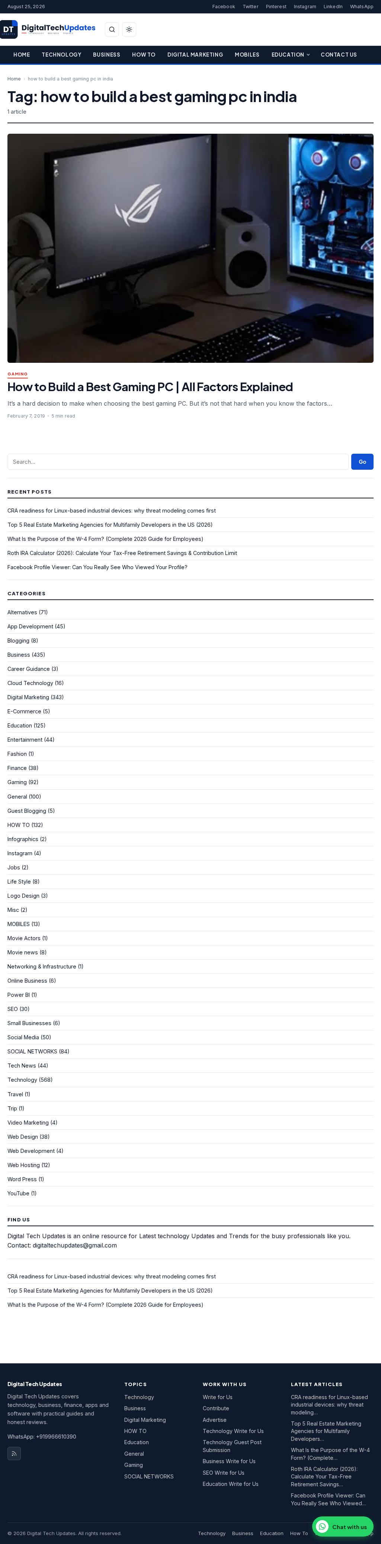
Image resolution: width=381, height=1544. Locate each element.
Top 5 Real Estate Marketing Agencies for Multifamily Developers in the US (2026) (110, 524)
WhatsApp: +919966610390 (41, 1436)
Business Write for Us (229, 1461)
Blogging (18, 640)
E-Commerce (24, 711)
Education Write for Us (231, 1484)
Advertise (215, 1420)
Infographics (22, 839)
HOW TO (18, 825)
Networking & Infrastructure (41, 966)
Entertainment (24, 739)
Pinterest (276, 6)
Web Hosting (23, 1165)
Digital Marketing (195, 54)
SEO (12, 1009)
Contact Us (339, 54)
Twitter (251, 6)
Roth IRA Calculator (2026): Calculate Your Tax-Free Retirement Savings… (324, 1476)
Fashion (17, 754)
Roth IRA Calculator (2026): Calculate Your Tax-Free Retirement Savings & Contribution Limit (122, 553)
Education (288, 54)
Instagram (305, 6)
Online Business (27, 980)
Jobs (13, 867)
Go (362, 462)
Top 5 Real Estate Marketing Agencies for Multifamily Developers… (326, 1431)
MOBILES (18, 924)
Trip (12, 1108)
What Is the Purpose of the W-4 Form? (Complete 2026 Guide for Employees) (105, 539)
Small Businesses (29, 1023)
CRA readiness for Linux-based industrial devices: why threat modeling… (329, 1404)
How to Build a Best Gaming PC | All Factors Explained (150, 386)
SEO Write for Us (223, 1473)
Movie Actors (24, 938)
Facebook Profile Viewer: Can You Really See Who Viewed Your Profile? (97, 567)
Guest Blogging (26, 811)
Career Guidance (28, 669)
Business (106, 54)
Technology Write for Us (233, 1431)
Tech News (21, 1065)
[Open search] (112, 29)
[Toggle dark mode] (129, 29)
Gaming (17, 374)
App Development (30, 626)
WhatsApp (362, 6)
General (17, 796)
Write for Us (218, 1397)
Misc (13, 910)
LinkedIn (333, 6)
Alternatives (22, 612)
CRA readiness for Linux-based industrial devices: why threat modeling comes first (111, 510)
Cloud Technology (30, 683)
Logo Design (23, 896)
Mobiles (247, 54)
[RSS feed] (14, 1453)
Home (21, 54)
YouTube (18, 1193)
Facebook (223, 6)
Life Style (19, 881)
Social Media (23, 1037)
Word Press (22, 1179)
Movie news (22, 952)
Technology (61, 54)
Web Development (31, 1151)
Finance (17, 768)
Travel (15, 1094)
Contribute (216, 1408)
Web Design (22, 1137)
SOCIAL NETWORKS (32, 1051)
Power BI (18, 995)
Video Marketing (28, 1122)
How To (144, 54)
